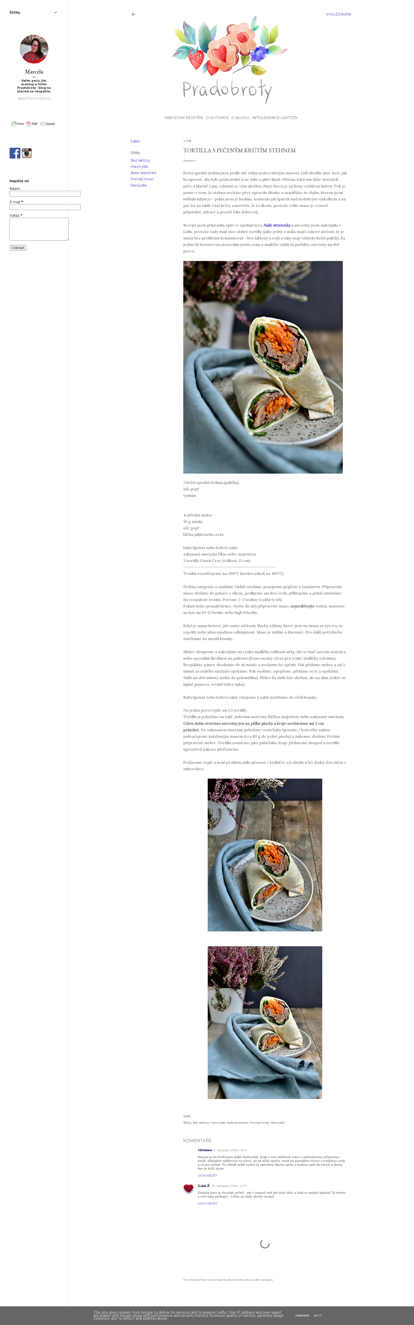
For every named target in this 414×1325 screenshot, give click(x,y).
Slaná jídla (139, 185)
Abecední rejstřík (183, 117)
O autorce (217, 117)
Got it (318, 1315)
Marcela (34, 71)
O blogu (240, 117)
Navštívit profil (34, 98)
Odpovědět (207, 1175)
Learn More (302, 1315)
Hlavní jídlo (139, 166)
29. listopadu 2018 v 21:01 (229, 1186)
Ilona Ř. (204, 1185)
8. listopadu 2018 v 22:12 (230, 1150)
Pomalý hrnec (142, 179)
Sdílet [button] (135, 141)
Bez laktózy (140, 160)
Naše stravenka (143, 173)
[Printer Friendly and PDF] (33, 126)
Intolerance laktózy (275, 117)
